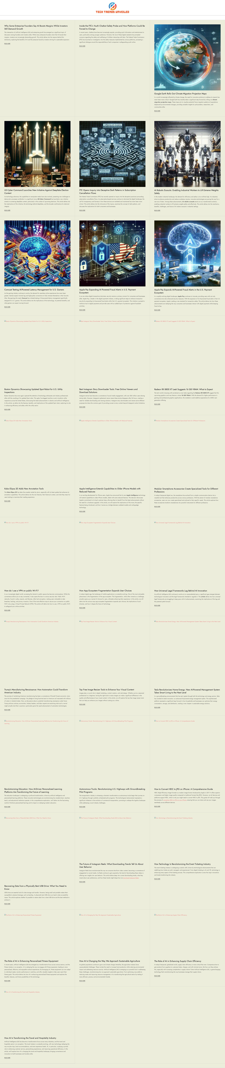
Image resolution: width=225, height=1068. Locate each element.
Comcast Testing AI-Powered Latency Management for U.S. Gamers (34, 289)
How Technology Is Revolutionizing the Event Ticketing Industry (182, 864)
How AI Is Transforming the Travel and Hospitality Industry (30, 1038)
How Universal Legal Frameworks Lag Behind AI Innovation (180, 590)
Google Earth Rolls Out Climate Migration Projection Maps (180, 93)
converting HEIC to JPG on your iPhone (174, 800)
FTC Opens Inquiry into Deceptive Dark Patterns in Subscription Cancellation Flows (107, 192)
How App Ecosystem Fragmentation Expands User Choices (105, 590)
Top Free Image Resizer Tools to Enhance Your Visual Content (106, 689)
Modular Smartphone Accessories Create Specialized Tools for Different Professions (186, 490)
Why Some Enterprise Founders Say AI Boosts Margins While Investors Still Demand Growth (36, 27)
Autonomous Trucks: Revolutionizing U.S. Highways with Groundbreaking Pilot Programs (112, 790)
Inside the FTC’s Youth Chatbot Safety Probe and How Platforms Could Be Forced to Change (112, 27)
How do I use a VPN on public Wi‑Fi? (21, 590)
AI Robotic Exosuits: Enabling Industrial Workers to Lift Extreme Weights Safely (186, 192)
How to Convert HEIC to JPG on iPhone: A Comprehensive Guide (183, 789)
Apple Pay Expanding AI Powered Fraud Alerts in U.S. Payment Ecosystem (107, 291)
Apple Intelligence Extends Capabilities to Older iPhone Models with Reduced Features (110, 490)
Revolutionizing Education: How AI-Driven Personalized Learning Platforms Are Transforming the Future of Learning (33, 790)
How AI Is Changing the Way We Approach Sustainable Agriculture (109, 961)
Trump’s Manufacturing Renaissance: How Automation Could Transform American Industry (36, 691)
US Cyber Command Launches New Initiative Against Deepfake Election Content (36, 192)
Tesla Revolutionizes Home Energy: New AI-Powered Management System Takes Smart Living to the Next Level (187, 691)
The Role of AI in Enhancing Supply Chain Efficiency (177, 961)
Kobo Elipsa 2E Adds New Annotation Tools (24, 488)
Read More (7, 43)
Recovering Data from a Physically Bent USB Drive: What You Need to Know (35, 887)
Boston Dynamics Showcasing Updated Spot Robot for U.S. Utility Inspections (33, 391)
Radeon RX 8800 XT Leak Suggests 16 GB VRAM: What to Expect (183, 389)
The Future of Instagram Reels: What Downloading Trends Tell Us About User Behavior (111, 866)
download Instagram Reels (131, 878)
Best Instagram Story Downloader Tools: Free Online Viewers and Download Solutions (108, 391)
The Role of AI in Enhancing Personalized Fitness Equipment (31, 961)
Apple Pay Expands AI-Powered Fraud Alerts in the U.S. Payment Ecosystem (183, 291)
